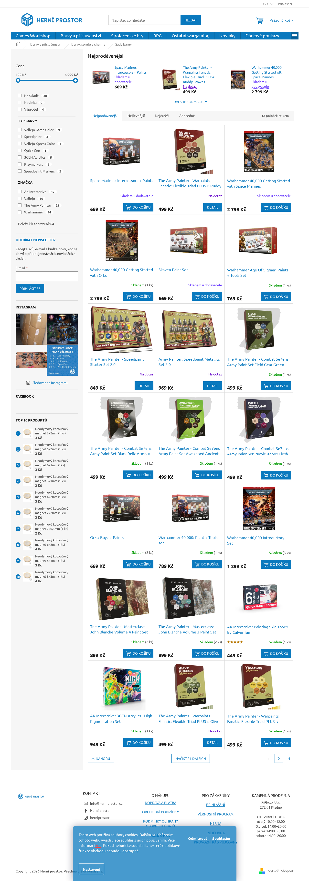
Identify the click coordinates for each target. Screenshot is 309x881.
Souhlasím (221, 838)
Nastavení (91, 869)
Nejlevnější (136, 115)
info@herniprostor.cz (106, 803)
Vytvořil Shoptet (281, 870)
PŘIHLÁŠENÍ (215, 804)
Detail (212, 207)
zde (98, 845)
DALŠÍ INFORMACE (188, 101)
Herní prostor (100, 810)
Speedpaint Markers (42, 171)
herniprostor (99, 817)
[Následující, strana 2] (279, 758)
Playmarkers (37, 164)
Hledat (190, 20)
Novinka (33, 102)
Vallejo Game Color (42, 129)
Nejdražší (162, 115)
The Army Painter (41, 205)
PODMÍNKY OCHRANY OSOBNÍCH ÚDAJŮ (160, 823)
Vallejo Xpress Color (43, 143)
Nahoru (103, 758)
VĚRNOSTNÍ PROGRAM (216, 814)
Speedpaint (36, 136)
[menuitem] (33, 35)
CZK (266, 4)
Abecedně (187, 115)
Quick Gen (35, 150)
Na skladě (35, 95)
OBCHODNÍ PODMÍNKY (160, 812)
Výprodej (34, 109)
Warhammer (37, 212)
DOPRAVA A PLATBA (160, 802)
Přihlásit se (30, 288)
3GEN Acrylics (38, 157)
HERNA (215, 823)
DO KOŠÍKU (142, 207)
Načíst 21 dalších (190, 758)
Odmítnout (197, 838)
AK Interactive (39, 191)
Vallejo (33, 198)
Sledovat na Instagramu (50, 382)
